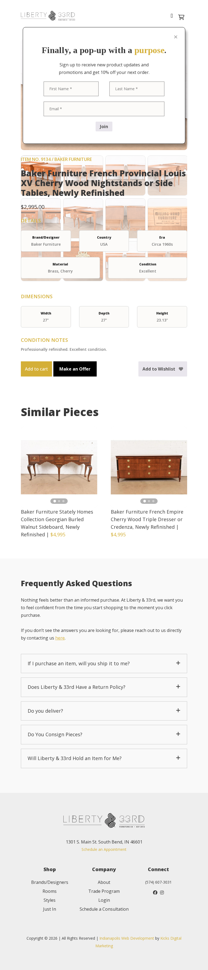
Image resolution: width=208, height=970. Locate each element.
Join (104, 126)
